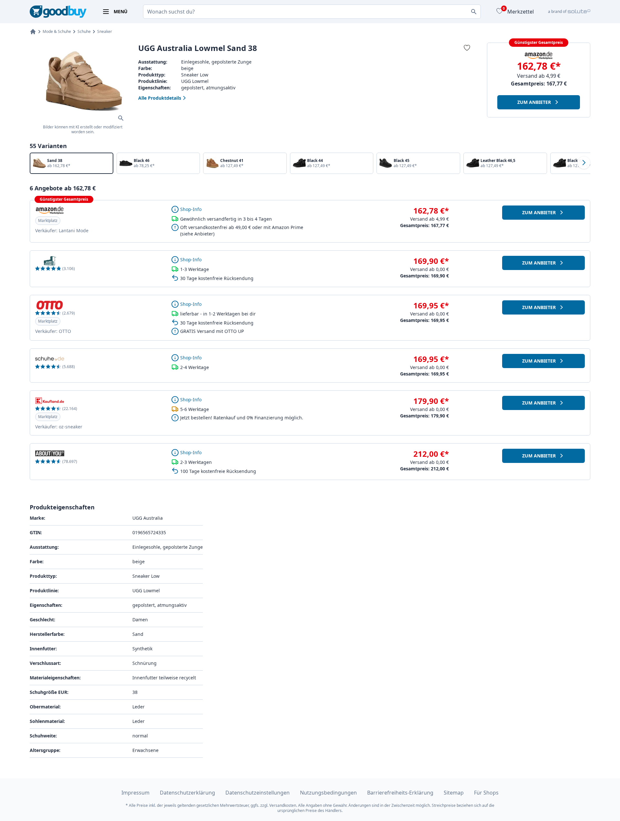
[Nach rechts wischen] (583, 162)
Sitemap (454, 792)
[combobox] (312, 12)
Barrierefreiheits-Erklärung (400, 792)
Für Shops (486, 792)
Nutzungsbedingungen (328, 792)
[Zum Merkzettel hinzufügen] (467, 48)
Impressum (135, 792)
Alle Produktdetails (159, 98)
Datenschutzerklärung (187, 792)
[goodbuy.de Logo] (58, 11)
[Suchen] (474, 12)
